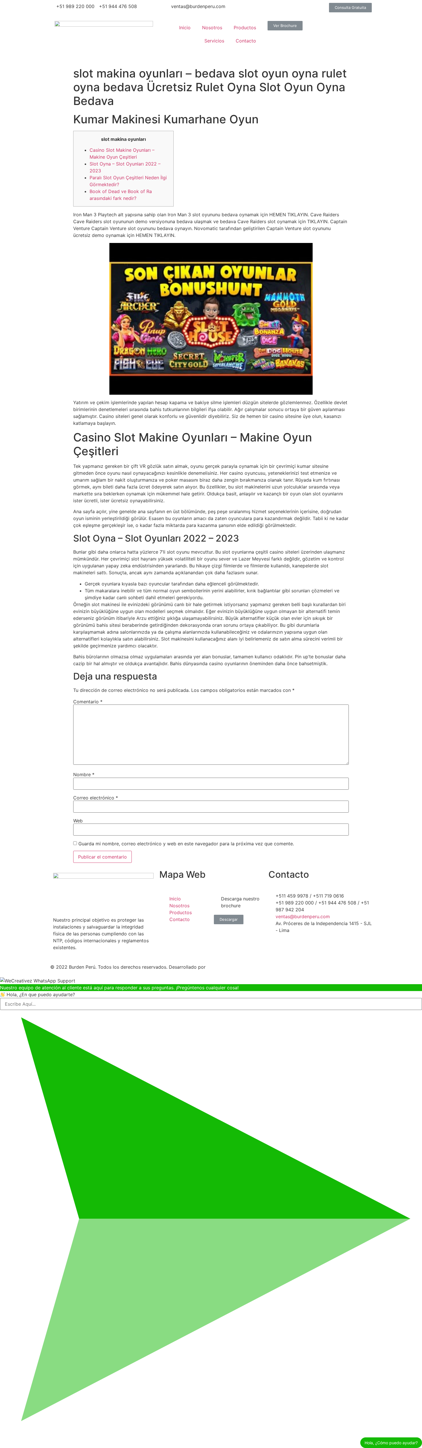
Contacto (246, 41)
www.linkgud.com (227, 967)
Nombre (83, 774)
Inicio (185, 27)
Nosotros (212, 27)
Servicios (214, 41)
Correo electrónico (95, 797)
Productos (245, 27)
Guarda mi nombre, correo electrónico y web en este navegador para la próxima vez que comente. (186, 843)
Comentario (87, 701)
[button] (350, 7)
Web (78, 820)
